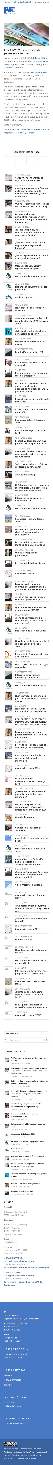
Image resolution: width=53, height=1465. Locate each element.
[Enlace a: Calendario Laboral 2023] (8, 573)
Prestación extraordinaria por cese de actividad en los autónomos (30, 758)
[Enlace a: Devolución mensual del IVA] (8, 352)
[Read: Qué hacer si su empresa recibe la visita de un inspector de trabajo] (6, 1082)
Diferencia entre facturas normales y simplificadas (27, 676)
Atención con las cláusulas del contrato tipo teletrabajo (30, 598)
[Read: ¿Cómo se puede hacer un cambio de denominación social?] (6, 1115)
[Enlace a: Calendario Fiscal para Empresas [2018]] (8, 981)
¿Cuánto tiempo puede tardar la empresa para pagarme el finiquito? (31, 245)
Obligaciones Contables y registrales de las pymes (28, 267)
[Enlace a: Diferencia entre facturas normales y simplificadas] (8, 675)
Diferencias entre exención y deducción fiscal (29, 499)
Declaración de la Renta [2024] (30, 276)
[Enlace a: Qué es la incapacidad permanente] (8, 552)
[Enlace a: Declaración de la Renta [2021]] (8, 630)
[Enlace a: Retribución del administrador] (8, 563)
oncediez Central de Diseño (25, 1458)
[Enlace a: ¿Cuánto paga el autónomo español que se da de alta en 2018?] (8, 991)
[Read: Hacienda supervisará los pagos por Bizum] (6, 1143)
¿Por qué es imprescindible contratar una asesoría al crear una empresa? (30, 620)
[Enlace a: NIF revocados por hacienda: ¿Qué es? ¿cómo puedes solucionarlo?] (8, 529)
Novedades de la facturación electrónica (29, 309)
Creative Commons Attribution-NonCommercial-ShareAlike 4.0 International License (25, 1452)
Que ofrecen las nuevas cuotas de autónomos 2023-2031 (30, 608)
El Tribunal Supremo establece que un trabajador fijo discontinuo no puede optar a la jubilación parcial (31, 387)
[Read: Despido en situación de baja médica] (6, 1185)
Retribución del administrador (30, 563)
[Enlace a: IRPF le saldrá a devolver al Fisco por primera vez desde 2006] (8, 971)
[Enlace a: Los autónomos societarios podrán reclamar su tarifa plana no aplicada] (8, 732)
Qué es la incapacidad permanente (26, 554)
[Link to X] (47, 1461)
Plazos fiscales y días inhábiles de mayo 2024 (32, 400)
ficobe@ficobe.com (12, 1341)
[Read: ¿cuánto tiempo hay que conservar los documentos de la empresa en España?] (6, 1105)
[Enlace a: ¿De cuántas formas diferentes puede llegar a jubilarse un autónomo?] (8, 791)
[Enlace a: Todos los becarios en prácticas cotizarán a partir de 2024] (8, 464)
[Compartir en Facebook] (9, 160)
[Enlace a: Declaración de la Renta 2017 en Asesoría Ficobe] (8, 960)
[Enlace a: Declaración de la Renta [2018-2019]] (8, 848)
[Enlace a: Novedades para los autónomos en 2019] (8, 950)
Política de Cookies (13, 1406)
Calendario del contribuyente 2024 (30, 421)
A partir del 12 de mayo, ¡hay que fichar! (32, 839)
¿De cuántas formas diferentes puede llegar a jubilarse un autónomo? (30, 794)
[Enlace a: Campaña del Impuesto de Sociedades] (8, 827)
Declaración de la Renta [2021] (30, 630)
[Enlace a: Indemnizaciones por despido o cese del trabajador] (8, 373)
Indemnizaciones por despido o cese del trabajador (31, 374)
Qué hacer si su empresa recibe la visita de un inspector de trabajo (32, 205)
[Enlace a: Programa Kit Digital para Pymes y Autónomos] (8, 654)
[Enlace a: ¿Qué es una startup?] (8, 474)
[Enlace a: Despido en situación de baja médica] (8, 341)
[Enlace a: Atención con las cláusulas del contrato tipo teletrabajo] (8, 597)
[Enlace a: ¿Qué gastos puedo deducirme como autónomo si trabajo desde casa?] (8, 905)
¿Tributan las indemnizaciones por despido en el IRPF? (30, 332)
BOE (20, 124)
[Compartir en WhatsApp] (32, 160)
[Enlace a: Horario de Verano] (8, 817)
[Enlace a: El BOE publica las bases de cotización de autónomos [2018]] (8, 1004)
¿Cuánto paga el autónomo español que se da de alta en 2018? (29, 994)
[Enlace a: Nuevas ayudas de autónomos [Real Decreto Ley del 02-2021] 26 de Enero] (8, 696)
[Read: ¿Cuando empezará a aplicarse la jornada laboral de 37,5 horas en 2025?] (6, 1165)
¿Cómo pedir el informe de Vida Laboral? (31, 920)
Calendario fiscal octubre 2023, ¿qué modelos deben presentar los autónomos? (31, 454)
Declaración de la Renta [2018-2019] (30, 850)
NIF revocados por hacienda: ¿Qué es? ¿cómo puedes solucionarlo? (29, 532)
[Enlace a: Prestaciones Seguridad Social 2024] (8, 430)
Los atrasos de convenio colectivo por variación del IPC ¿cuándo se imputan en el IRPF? (31, 587)
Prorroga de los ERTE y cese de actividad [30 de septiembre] (30, 746)
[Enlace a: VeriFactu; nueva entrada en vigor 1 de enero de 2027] (8, 177)
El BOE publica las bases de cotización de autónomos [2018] (31, 1006)
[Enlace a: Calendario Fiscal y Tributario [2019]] (8, 895)
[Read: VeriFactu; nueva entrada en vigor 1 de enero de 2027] (6, 1059)
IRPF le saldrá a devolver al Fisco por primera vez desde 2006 (31, 972)
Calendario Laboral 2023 (27, 573)
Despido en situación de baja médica (29, 343)
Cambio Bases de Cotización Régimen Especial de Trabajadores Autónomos (29, 862)
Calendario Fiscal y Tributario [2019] (30, 896)
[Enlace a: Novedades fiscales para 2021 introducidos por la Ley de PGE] (8, 708)
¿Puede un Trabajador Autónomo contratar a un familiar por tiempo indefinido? (32, 875)
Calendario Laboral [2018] (28, 1015)
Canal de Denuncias (15, 1423)
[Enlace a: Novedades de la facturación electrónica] (8, 307)
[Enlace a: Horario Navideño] (8, 939)
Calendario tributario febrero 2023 (30, 520)
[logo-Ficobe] (22, 10)
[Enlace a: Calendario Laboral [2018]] (8, 1015)
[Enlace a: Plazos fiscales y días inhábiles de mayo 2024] (8, 399)
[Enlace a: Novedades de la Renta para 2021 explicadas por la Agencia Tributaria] (8, 641)
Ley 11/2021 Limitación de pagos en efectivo (31, 665)
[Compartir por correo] (43, 160)
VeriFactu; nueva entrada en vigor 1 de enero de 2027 (29, 179)
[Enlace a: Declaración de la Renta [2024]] (8, 276)
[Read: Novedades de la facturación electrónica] (6, 1157)
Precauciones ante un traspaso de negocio (30, 364)
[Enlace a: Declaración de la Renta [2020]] (8, 685)
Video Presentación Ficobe (28, 884)
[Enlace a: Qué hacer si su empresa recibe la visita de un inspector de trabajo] (8, 203)
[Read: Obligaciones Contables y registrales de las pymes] (6, 1125)
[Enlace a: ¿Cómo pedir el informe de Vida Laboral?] (8, 918)
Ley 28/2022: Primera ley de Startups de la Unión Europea (30, 543)
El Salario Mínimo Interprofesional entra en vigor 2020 (30, 781)
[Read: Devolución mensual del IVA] (6, 1192)
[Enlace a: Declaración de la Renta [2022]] (8, 508)
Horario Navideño (24, 939)
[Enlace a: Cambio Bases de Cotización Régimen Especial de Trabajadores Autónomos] (8, 859)
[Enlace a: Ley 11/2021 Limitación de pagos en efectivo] (8, 664)
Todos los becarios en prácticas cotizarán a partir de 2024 (31, 465)
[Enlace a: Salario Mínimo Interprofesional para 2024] (8, 409)
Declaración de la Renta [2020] (30, 685)
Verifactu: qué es (23, 297)
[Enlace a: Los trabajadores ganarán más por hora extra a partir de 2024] (8, 440)
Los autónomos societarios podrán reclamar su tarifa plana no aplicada (31, 735)
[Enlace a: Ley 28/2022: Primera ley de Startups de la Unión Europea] (8, 542)
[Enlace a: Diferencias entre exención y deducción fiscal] (8, 498)
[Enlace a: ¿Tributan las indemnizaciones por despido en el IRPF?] (8, 331)
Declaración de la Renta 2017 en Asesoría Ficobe (31, 961)
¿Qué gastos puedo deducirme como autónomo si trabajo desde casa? (32, 908)
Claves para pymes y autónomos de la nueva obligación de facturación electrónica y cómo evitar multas (31, 192)
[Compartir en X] (20, 160)
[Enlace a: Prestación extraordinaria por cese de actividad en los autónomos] (8, 755)
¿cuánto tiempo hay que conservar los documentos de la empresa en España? (31, 232)
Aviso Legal (10, 1402)
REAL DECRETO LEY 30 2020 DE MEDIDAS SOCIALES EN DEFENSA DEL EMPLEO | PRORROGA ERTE (31, 722)
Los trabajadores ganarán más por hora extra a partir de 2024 (30, 442)
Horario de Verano (24, 817)
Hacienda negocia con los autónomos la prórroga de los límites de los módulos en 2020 (30, 807)
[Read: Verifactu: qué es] (6, 1150)
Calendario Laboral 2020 (27, 768)
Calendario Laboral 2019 (27, 929)
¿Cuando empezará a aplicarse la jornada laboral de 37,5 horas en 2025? (31, 321)
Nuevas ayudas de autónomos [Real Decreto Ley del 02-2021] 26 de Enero (32, 698)
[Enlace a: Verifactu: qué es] (8, 297)
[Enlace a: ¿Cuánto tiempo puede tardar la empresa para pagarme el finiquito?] (8, 242)
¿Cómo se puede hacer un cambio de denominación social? (32, 256)
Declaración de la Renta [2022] (30, 508)
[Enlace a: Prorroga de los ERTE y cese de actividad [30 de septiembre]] (8, 745)
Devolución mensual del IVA (29, 352)
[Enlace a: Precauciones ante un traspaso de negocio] (8, 362)
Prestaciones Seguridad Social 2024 (30, 431)
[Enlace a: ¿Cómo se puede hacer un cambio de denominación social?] (8, 255)
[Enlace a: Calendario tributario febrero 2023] (8, 518)
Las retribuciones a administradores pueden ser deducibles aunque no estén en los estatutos (31, 218)
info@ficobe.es (10, 1242)
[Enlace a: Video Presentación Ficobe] (8, 884)
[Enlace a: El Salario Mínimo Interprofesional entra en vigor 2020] (8, 778)
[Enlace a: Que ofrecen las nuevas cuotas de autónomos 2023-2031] (8, 607)
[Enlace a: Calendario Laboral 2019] (8, 929)
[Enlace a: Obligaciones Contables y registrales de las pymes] (8, 266)
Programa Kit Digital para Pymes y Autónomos (31, 655)
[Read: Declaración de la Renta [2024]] (6, 1135)
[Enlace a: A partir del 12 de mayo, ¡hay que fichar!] (8, 838)
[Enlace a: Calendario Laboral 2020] (8, 768)
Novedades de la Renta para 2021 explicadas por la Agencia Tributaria (32, 644)
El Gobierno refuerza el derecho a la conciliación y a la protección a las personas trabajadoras (32, 488)
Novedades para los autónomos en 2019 (31, 951)
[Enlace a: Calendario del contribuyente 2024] (8, 420)
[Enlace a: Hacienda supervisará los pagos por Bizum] (8, 287)
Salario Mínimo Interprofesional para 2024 (31, 411)
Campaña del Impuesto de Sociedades (28, 829)
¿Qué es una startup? (25, 474)
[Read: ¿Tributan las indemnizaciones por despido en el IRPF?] (6, 1175)
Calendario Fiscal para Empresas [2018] (31, 982)
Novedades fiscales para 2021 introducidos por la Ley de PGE (30, 710)
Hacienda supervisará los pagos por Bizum (31, 288)
